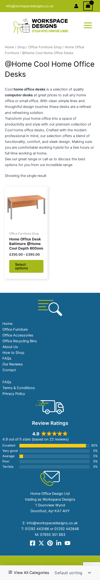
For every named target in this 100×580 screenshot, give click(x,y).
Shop (21, 47)
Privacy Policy (13, 393)
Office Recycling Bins (19, 341)
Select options (21, 266)
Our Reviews (12, 364)
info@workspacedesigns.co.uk (29, 6)
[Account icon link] (76, 6)
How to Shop (13, 352)
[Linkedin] (59, 543)
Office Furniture (15, 329)
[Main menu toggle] (88, 25)
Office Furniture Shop (45, 47)
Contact (9, 370)
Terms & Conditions (18, 388)
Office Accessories (17, 335)
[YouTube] (67, 543)
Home (9, 47)
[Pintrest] (50, 543)
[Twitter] (41, 543)
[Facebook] (32, 543)
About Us (10, 347)
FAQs (6, 358)
